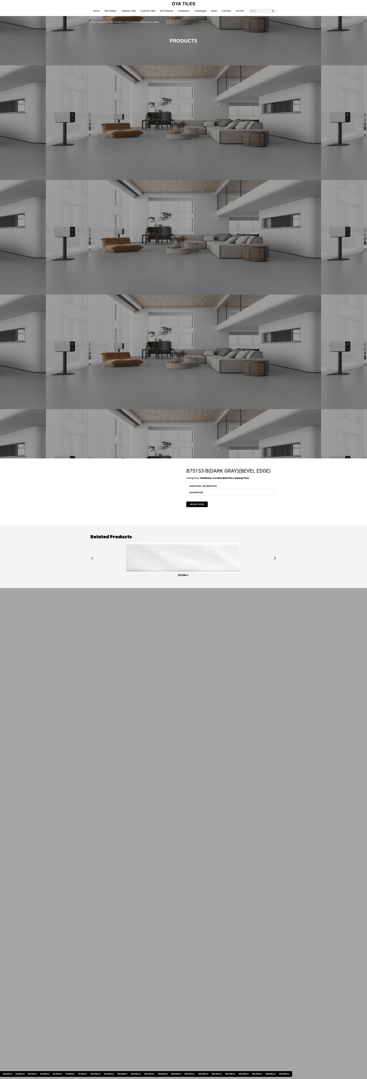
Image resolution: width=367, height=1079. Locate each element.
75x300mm (70, 1074)
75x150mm (118, 22)
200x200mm (176, 1074)
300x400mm (257, 1074)
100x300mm (122, 1074)
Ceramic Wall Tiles (105, 22)
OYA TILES (183, 3)
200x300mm (203, 1074)
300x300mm (230, 1074)
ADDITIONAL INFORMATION (203, 486)
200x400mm (216, 1074)
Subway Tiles (241, 478)
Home (92, 22)
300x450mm (243, 1074)
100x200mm (109, 1074)
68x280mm (45, 1074)
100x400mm (136, 1074)
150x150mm (149, 1074)
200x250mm (190, 1074)
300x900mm (284, 1074)
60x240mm (32, 1074)
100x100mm (95, 1074)
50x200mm (20, 1074)
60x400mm (57, 1074)
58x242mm (7, 1074)
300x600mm (270, 1074)
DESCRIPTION (196, 492)
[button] (231, 486)
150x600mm (163, 1074)
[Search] (273, 11)
